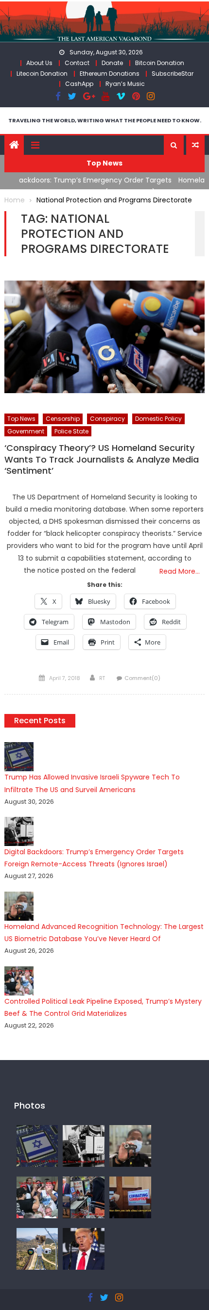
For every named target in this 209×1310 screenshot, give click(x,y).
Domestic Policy (158, 419)
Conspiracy (107, 419)
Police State (71, 431)
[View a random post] (195, 145)
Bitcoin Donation (159, 63)
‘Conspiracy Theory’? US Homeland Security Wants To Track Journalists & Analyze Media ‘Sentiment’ (101, 459)
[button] (174, 145)
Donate (112, 63)
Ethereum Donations (109, 73)
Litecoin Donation (42, 73)
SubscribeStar (172, 73)
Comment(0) (142, 678)
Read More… (179, 571)
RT (102, 678)
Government (25, 431)
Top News (21, 419)
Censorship (63, 419)
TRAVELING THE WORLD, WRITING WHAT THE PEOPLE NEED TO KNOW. (104, 120)
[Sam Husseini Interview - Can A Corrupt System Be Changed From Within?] (130, 1197)
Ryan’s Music (125, 84)
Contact (77, 63)
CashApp (79, 84)
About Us (39, 63)
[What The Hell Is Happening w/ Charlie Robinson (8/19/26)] (83, 1248)
